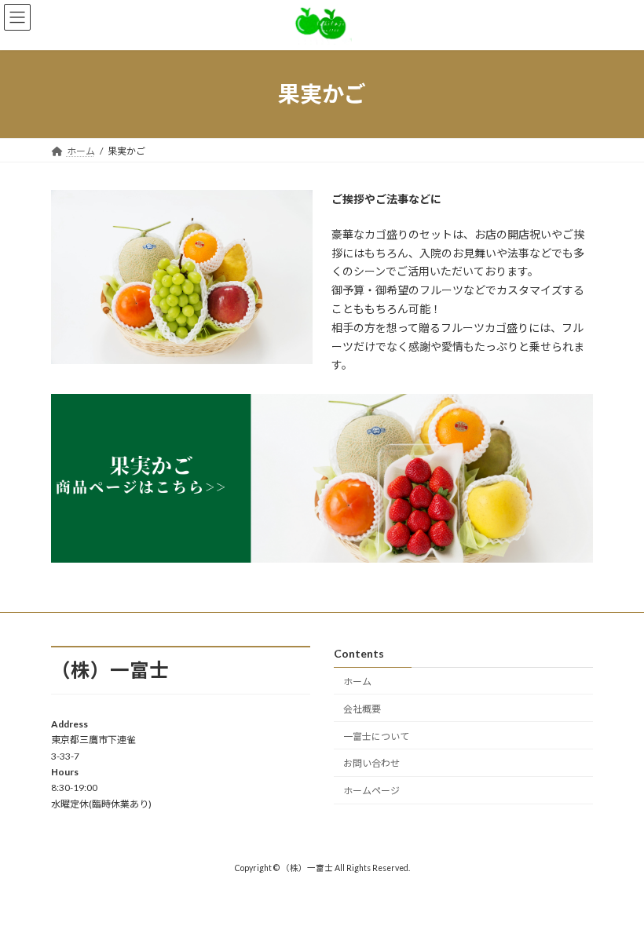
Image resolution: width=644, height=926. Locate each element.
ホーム (357, 681)
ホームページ (371, 791)
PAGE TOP (614, 882)
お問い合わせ (371, 764)
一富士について (376, 736)
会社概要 (362, 709)
